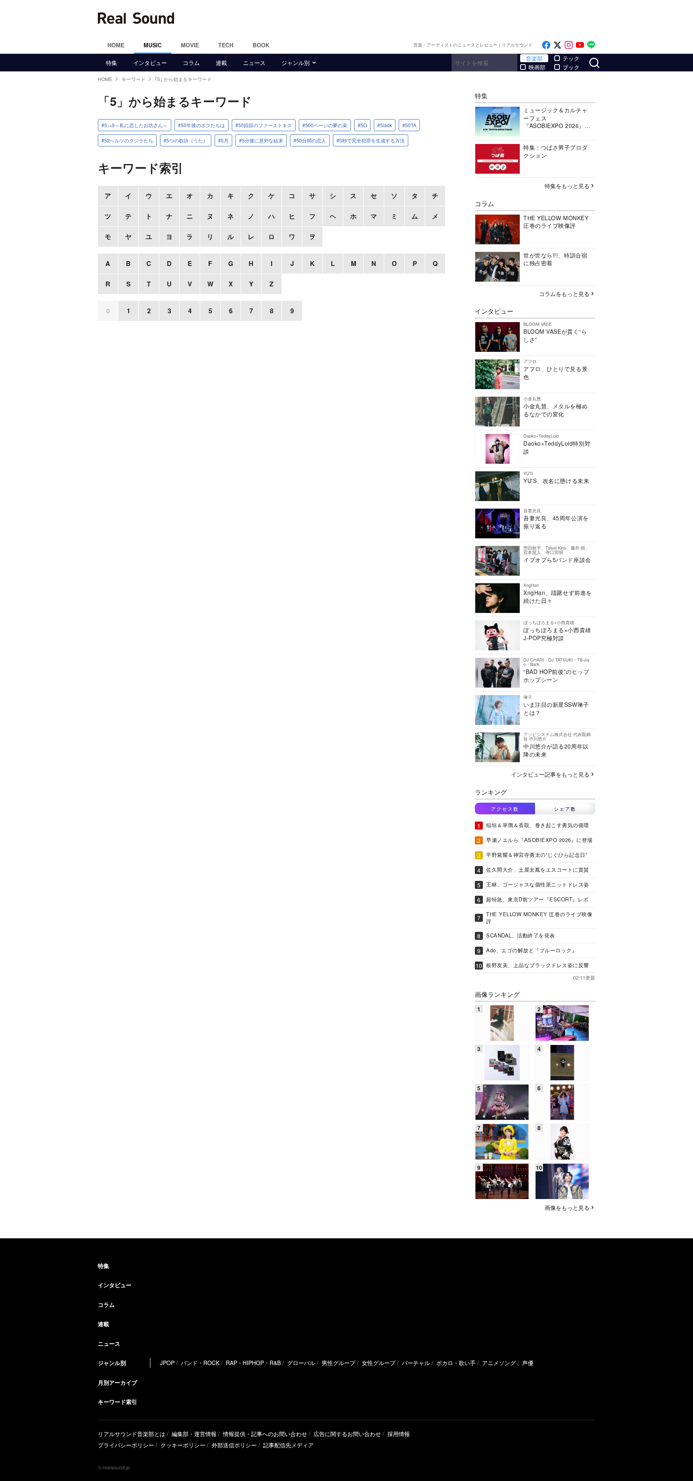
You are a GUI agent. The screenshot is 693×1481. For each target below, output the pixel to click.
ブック (571, 67)
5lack (386, 125)
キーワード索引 (117, 1402)
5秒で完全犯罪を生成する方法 (372, 140)
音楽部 (534, 58)
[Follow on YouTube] (580, 45)
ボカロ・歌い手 (456, 1363)
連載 (221, 63)
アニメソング (499, 1363)
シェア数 (565, 808)
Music (153, 45)
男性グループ (338, 1363)
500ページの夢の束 (326, 125)
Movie (190, 45)
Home (115, 45)
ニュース (254, 63)
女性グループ (378, 1363)
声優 (527, 1363)
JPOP (167, 1363)
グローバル (301, 1363)
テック (571, 58)
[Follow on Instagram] (569, 45)
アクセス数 (505, 808)
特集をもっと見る (567, 186)
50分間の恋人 (311, 140)
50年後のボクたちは (203, 125)
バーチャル (416, 1363)
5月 (225, 140)
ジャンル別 (296, 63)
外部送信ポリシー (234, 1445)
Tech (225, 45)
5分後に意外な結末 (262, 140)
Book (261, 45)
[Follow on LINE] (591, 45)
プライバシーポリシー (126, 1445)
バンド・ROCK (200, 1363)
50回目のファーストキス (265, 125)
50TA (410, 125)
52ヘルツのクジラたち (128, 140)
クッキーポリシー (182, 1445)
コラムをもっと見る (564, 294)
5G (364, 125)
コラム (191, 63)
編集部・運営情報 (194, 1434)
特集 (111, 63)
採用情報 (398, 1434)
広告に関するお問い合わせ (347, 1434)
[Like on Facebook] (546, 45)
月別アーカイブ (117, 1382)
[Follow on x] (557, 45)
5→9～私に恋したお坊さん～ (136, 125)
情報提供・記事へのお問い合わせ (265, 1434)
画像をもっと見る (567, 1207)
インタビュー (150, 63)
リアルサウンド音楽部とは (131, 1434)
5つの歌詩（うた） (187, 140)
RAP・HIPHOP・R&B (253, 1363)
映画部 (537, 67)
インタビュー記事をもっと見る (550, 774)
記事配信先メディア (288, 1445)
